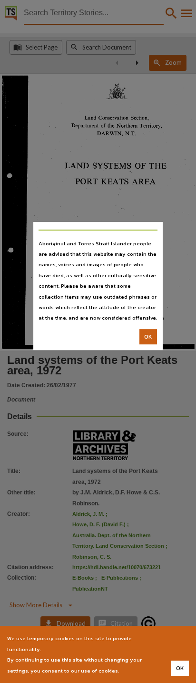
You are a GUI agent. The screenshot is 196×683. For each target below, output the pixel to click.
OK (148, 336)
